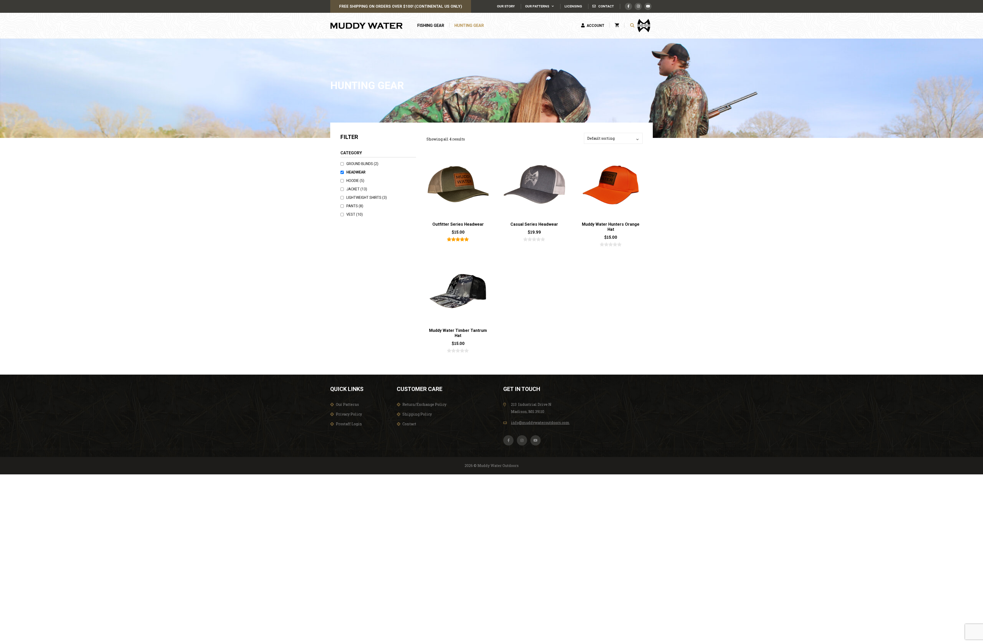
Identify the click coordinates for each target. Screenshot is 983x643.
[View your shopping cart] (617, 25)
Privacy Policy (349, 414)
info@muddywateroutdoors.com (540, 422)
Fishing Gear (430, 25)
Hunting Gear (469, 25)
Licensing (573, 6)
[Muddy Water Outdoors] (367, 25)
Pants (354, 206)
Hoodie (355, 181)
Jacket (356, 189)
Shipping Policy (417, 414)
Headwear (356, 172)
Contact (605, 6)
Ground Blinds (362, 164)
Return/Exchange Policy (424, 404)
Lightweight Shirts (366, 197)
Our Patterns (537, 6)
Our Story (506, 6)
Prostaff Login (349, 423)
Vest (354, 214)
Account (595, 26)
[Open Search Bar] (632, 25)
